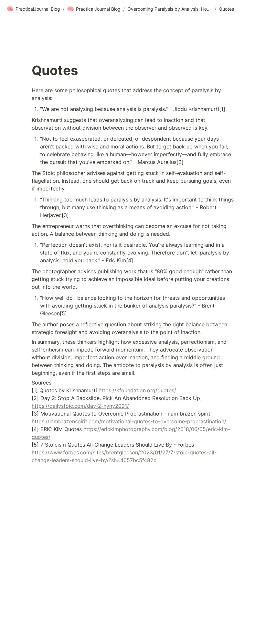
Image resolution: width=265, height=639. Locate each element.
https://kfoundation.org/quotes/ (137, 390)
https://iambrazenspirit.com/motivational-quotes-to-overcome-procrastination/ (129, 421)
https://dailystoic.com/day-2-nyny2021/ (80, 406)
